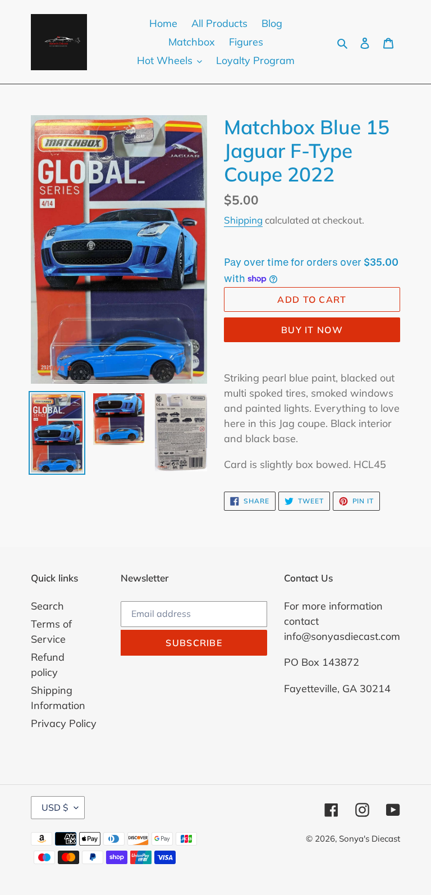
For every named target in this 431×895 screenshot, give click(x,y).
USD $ (55, 807)
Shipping (243, 220)
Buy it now (312, 329)
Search (47, 605)
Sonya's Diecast (369, 838)
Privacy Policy (64, 723)
